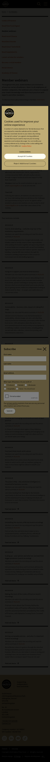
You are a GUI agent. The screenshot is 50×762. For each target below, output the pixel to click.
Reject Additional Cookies (25, 163)
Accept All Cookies (25, 156)
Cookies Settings (25, 151)
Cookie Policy (26, 146)
